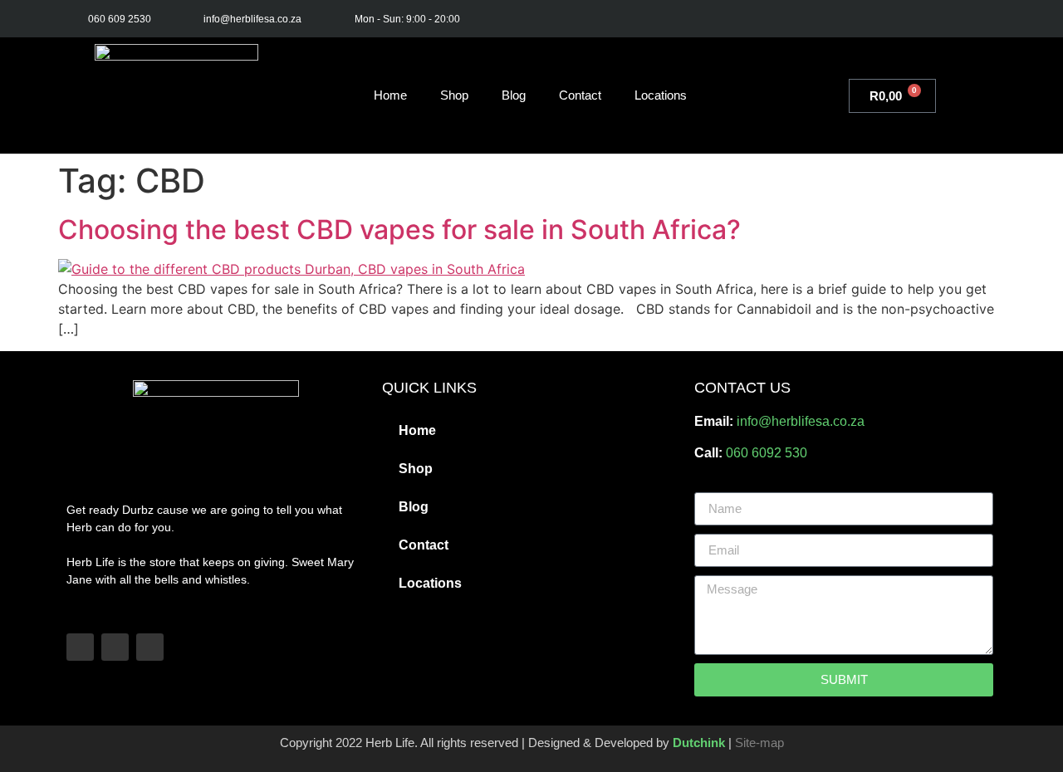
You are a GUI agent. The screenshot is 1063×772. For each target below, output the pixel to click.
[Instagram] (948, 18)
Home (390, 95)
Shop (454, 95)
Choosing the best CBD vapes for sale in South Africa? (399, 229)
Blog (514, 95)
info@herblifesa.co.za (801, 421)
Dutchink (699, 742)
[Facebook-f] (912, 18)
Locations (660, 95)
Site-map (759, 742)
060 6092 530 (766, 453)
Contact (580, 95)
